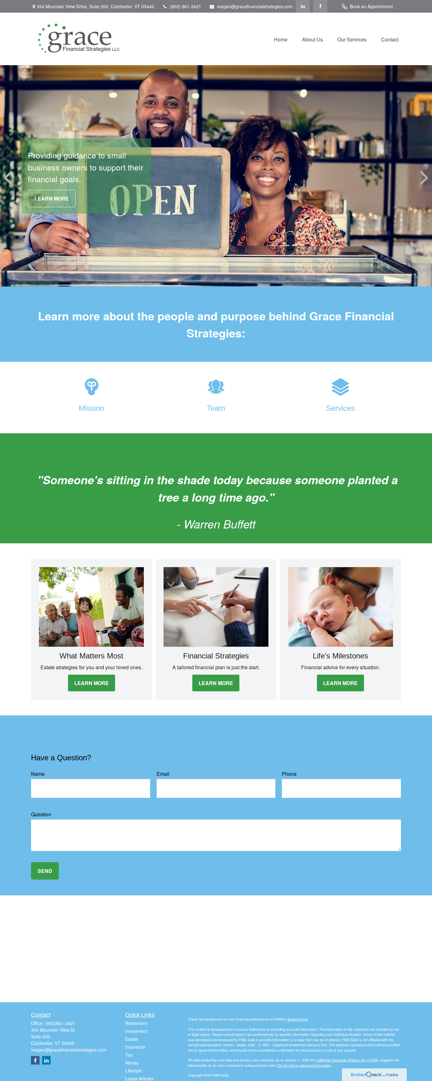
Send (45, 870)
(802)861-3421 (60, 1023)
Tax (129, 1055)
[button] (280, 38)
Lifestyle (133, 1070)
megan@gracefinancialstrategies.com (255, 6)
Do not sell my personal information (304, 1065)
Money (132, 1062)
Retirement (136, 1023)
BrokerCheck (297, 1019)
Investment (136, 1031)
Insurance (135, 1047)
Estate (131, 1039)
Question (41, 814)
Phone (289, 773)
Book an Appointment (371, 6)
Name (38, 773)
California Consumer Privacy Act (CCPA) (347, 1059)
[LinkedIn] (303, 6)
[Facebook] (320, 6)
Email (163, 773)
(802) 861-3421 (185, 6)
